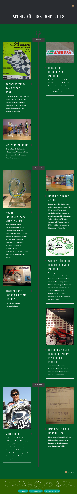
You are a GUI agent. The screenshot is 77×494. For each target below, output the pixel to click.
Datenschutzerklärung (52, 491)
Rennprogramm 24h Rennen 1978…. (15, 88)
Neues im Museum (17, 145)
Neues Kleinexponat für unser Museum (16, 216)
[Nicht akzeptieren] (74, 487)
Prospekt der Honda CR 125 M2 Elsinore (16, 295)
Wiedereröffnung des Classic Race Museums (59, 265)
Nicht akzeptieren (36, 491)
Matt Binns (12, 434)
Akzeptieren (23, 491)
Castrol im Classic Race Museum (56, 72)
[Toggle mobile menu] (73, 6)
